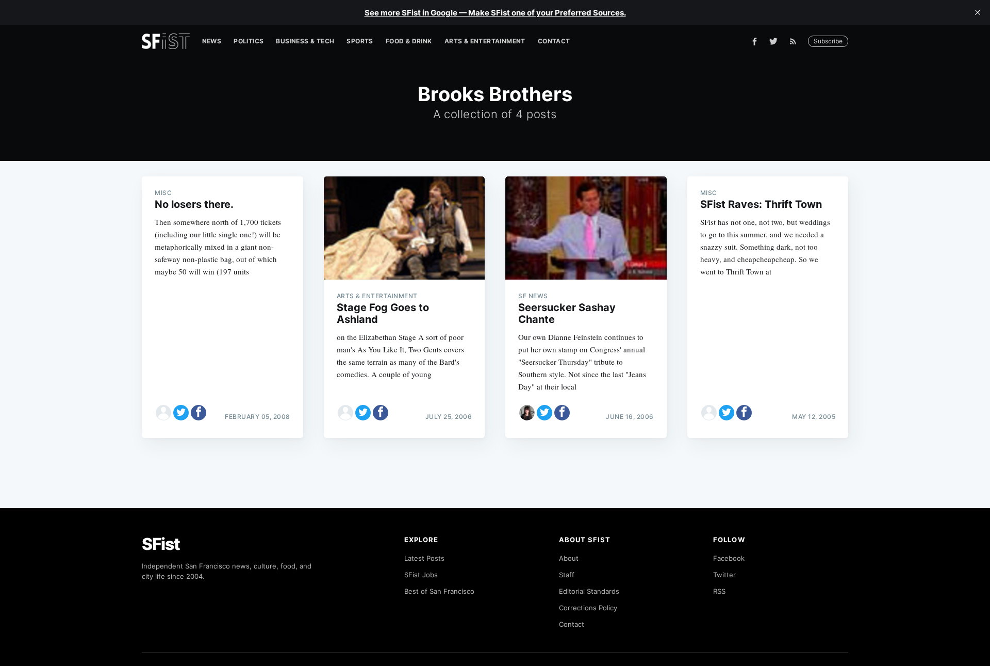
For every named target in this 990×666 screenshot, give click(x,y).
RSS (719, 591)
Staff (566, 575)
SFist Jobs (421, 575)
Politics (248, 41)
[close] (977, 12)
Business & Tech (305, 41)
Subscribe (828, 41)
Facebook (729, 558)
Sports (359, 41)
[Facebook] (755, 42)
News (212, 41)
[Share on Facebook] (198, 412)
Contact (554, 41)
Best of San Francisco (439, 591)
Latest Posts (424, 558)
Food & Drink (409, 41)
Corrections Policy (588, 608)
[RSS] (795, 41)
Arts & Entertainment (484, 41)
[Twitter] (773, 41)
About (569, 558)
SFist (161, 544)
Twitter (724, 575)
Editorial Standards (589, 591)
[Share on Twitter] (181, 412)
